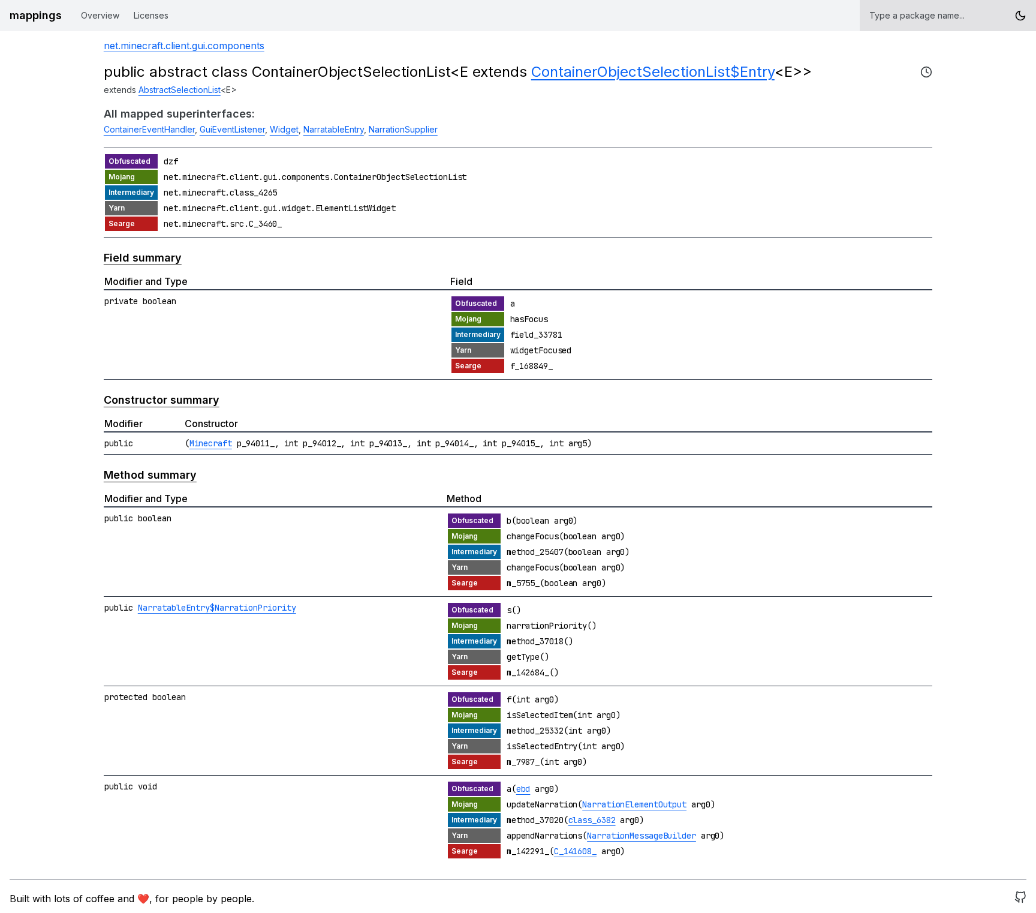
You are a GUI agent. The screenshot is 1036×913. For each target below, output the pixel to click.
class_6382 (592, 820)
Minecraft (210, 443)
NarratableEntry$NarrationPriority (217, 607)
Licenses (151, 15)
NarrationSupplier (403, 129)
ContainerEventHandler (149, 129)
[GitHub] (1020, 898)
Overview (100, 15)
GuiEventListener (232, 129)
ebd (523, 788)
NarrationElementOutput (634, 804)
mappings (36, 15)
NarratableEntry (333, 129)
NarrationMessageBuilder (641, 835)
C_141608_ (575, 851)
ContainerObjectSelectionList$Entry (653, 71)
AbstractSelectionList (179, 90)
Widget (284, 129)
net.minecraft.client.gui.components (184, 46)
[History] (926, 72)
